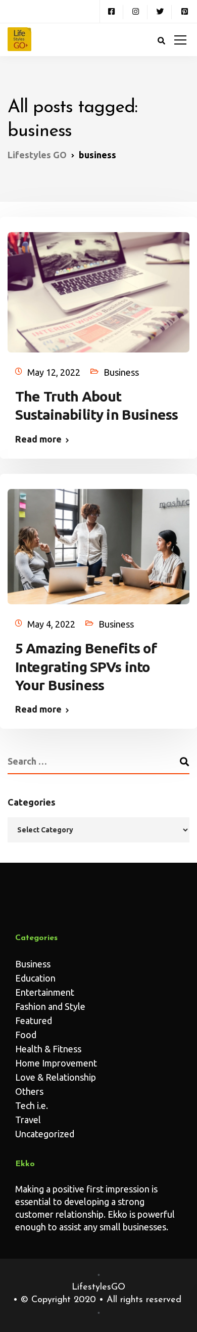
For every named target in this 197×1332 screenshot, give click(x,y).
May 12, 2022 (53, 372)
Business (121, 372)
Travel (28, 1120)
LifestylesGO (98, 1287)
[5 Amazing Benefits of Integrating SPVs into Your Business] (98, 542)
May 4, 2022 (51, 624)
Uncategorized (44, 1134)
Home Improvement (56, 1063)
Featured (33, 1020)
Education (35, 978)
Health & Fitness (48, 1049)
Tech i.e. (31, 1105)
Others (29, 1091)
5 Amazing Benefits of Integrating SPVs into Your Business (86, 666)
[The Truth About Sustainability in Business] (98, 287)
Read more (38, 438)
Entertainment (44, 992)
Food (25, 1035)
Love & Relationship (55, 1077)
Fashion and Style (50, 1006)
